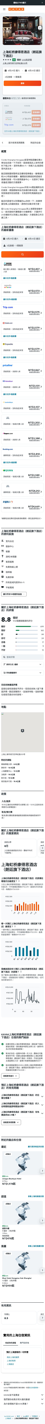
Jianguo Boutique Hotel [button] (11, 1179)
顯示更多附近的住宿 (36, 1146)
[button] (42, 2)
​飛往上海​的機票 (13, 1357)
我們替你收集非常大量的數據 (17, 1399)
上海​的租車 (11, 1361)
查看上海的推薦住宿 (36, 1246)
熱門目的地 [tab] (24, 1343)
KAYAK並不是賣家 (11, 1395)
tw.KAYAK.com (9, 1416)
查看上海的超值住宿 (36, 1196)
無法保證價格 (33, 1388)
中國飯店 (35, 1416)
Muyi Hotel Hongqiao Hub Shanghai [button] (17, 1278)
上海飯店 (10, 1364)
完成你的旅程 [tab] (10, 1343)
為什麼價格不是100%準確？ (16, 1404)
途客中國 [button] (5, 1228)
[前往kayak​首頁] (16, 9)
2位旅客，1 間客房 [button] (13, 77)
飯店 (18, 1416)
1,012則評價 (27, 60)
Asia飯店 (26, 1416)
